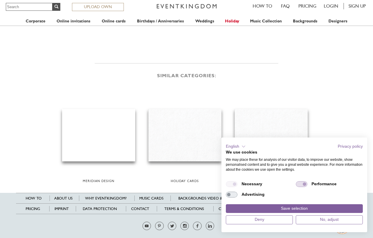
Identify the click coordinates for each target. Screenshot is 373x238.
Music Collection (266, 21)
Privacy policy (350, 146)
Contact (140, 209)
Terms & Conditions (184, 209)
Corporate (35, 21)
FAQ (285, 6)
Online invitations (73, 21)
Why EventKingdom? (105, 198)
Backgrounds (305, 21)
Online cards (114, 21)
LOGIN (331, 6)
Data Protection (100, 209)
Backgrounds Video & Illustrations (214, 198)
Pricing (307, 6)
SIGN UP (357, 6)
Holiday (232, 21)
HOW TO (262, 6)
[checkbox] (231, 184)
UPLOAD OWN (98, 6)
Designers (337, 21)
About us (63, 198)
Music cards (151, 198)
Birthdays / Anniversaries (160, 21)
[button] (236, 146)
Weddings (204, 21)
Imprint (61, 209)
